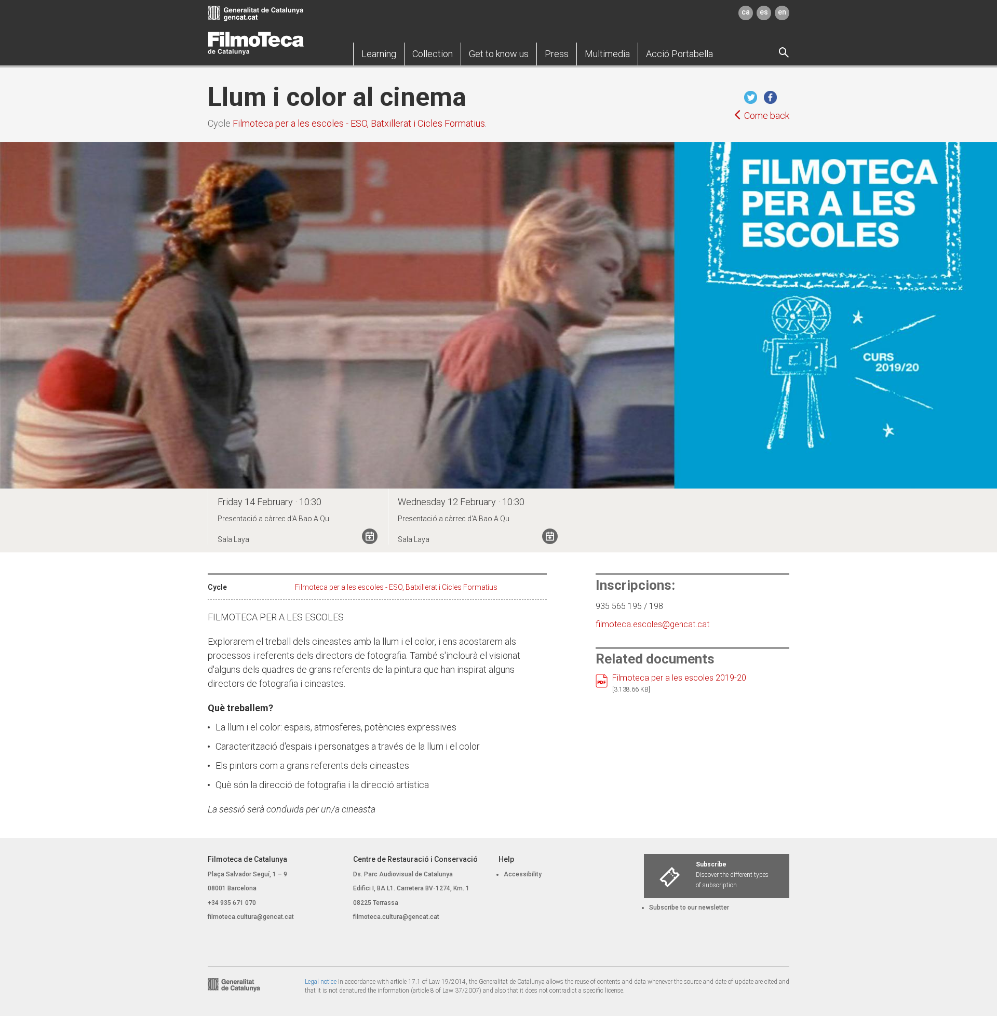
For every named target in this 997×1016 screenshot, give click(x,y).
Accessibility (523, 874)
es (764, 12)
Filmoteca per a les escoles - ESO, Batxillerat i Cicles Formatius (359, 123)
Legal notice (320, 981)
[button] (379, 54)
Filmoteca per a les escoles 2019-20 (679, 678)
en (782, 12)
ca (746, 12)
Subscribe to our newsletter (689, 907)
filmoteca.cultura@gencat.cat (251, 916)
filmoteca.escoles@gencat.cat (652, 624)
